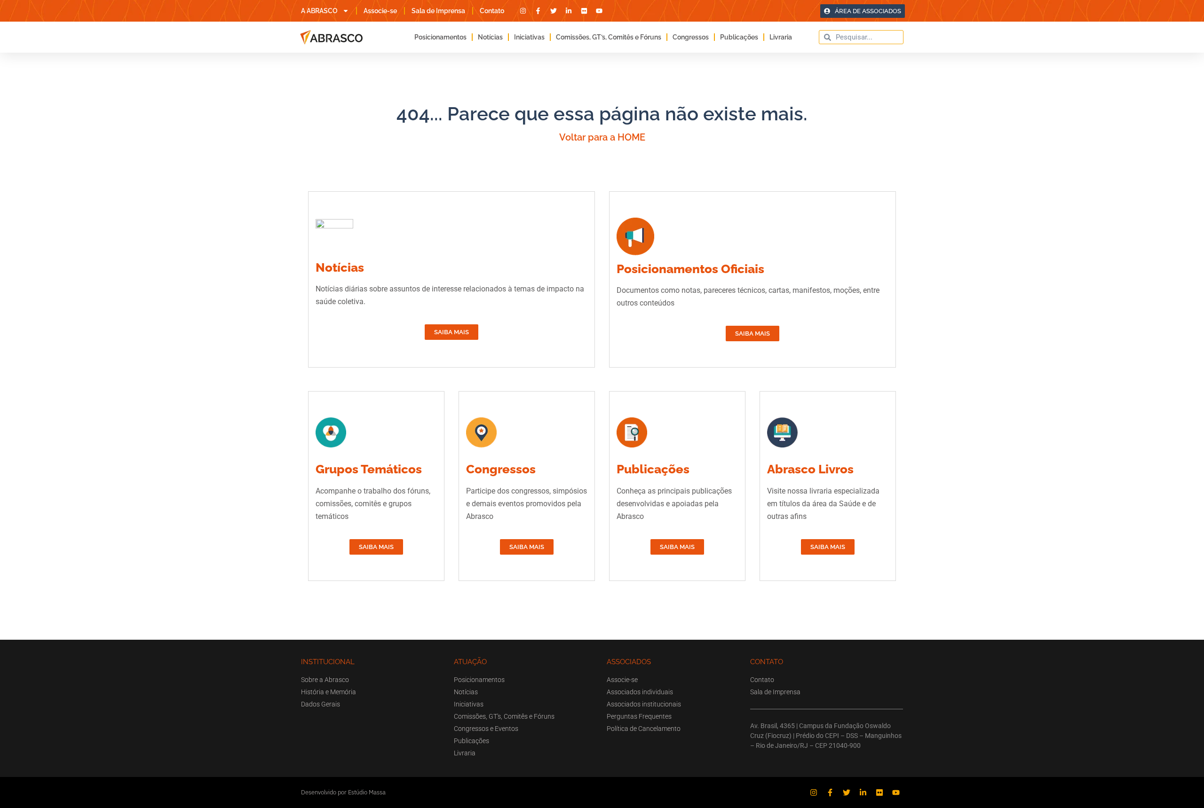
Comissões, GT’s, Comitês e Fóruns (608, 37)
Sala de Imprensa (438, 11)
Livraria (780, 37)
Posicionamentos (440, 37)
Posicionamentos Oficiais (690, 269)
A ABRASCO (319, 11)
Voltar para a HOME (602, 137)
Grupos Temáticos (369, 469)
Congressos (691, 37)
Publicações (739, 37)
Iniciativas (529, 37)
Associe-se (380, 11)
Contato (492, 11)
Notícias (490, 37)
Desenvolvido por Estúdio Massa (343, 792)
